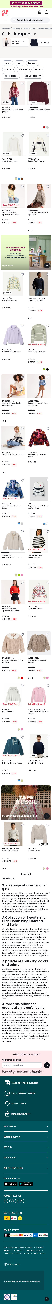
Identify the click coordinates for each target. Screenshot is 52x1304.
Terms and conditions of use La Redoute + (31, 1253)
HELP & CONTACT (10, 1126)
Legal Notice (8, 1253)
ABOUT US (8, 1147)
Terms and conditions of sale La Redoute (18, 1248)
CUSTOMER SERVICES (12, 1137)
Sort (6, 63)
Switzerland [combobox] (12, 1264)
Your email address (11, 1060)
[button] (46, 12)
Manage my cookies (33, 1251)
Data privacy (18, 1251)
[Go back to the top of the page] (47, 1299)
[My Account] (39, 12)
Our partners (10, 1157)
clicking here (36, 1073)
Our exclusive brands (13, 1168)
